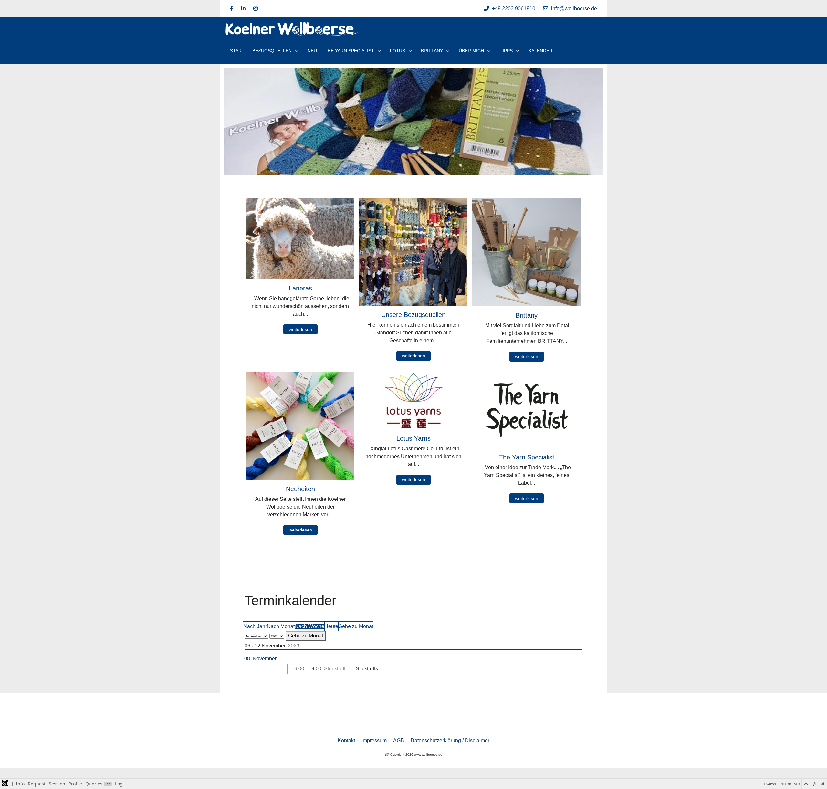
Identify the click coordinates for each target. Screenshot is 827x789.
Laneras (300, 288)
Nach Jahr (255, 626)
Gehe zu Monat (355, 626)
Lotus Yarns (413, 438)
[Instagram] (255, 8)
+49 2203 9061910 (513, 8)
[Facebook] (231, 8)
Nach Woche (309, 626)
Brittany (527, 315)
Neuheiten (300, 488)
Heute (331, 626)
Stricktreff (334, 668)
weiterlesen (300, 329)
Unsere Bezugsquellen (413, 314)
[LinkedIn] (243, 8)
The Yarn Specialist (526, 457)
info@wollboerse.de (574, 8)
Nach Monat (281, 626)
